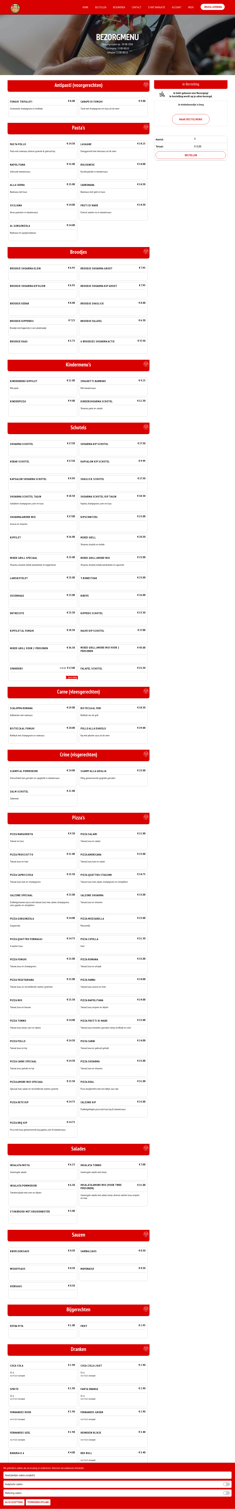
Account (176, 7)
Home (85, 7)
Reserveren (119, 7)
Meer (191, 7)
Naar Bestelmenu (190, 119)
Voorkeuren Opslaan (38, 1502)
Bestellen (100, 7)
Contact (136, 7)
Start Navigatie (156, 7)
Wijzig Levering (212, 7)
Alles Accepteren (14, 1502)
